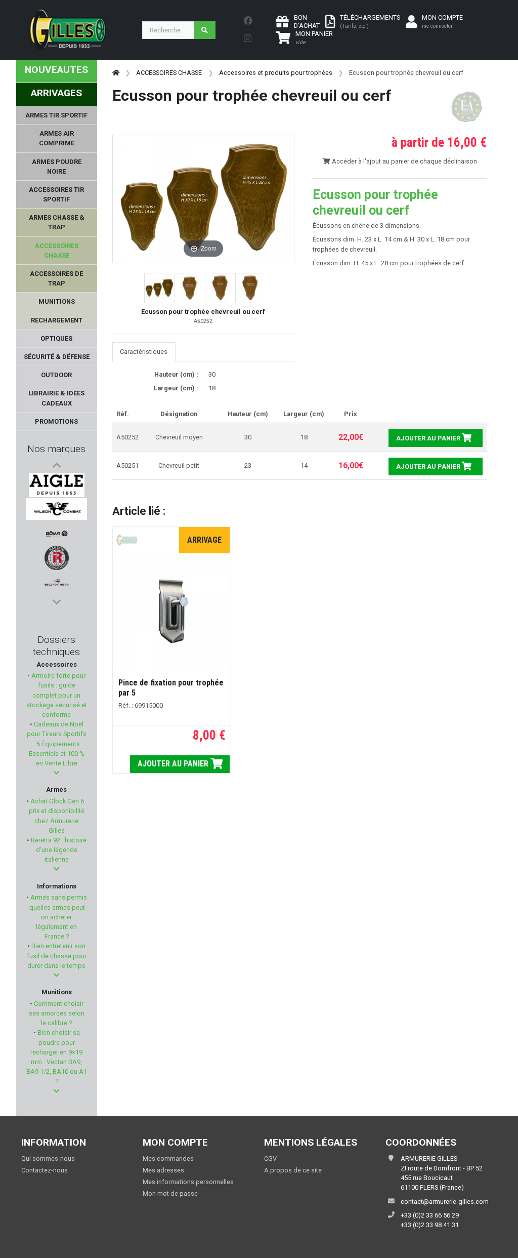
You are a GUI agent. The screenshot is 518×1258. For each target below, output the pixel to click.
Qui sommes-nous (48, 1158)
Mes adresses (163, 1170)
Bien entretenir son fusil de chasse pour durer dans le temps (57, 955)
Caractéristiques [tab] (143, 351)
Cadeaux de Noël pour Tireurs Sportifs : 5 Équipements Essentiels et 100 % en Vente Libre (57, 743)
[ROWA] (57, 533)
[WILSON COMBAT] (56, 509)
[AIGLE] (57, 485)
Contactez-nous (44, 1170)
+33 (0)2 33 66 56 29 (430, 1215)
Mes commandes (168, 1158)
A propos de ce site (293, 1170)
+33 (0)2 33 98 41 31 (430, 1225)
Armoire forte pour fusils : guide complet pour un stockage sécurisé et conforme (56, 695)
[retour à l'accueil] (115, 72)
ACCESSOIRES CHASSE (169, 72)
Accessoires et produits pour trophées (275, 72)
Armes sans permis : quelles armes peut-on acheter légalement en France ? (56, 917)
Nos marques (56, 449)
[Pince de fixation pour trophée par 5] (171, 611)
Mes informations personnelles (188, 1182)
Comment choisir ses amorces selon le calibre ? (56, 1013)
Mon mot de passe (170, 1193)
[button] (56, 773)
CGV (270, 1158)
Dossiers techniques (56, 646)
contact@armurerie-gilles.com (445, 1201)
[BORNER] (57, 582)
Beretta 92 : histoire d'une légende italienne (58, 849)
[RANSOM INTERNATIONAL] (57, 558)
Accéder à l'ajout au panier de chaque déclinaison (403, 161)
